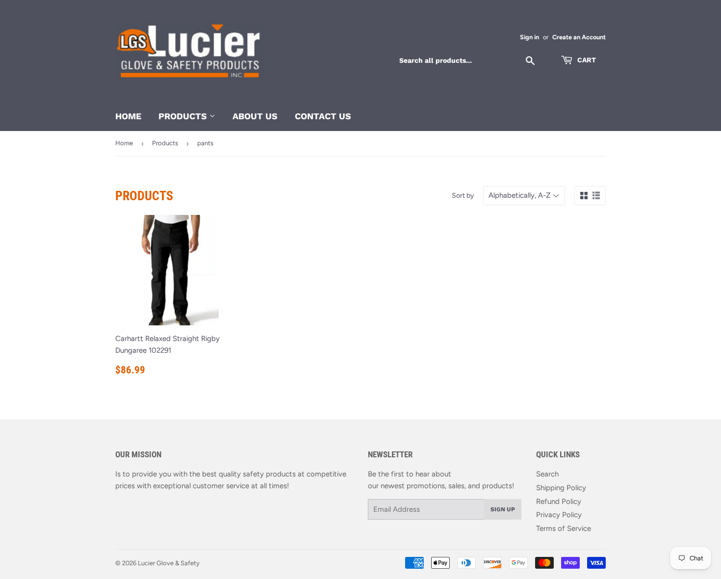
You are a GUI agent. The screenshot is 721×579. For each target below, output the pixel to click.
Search (547, 474)
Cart (585, 60)
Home (128, 116)
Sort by (463, 195)
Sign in (529, 37)
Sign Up (502, 509)
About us (255, 116)
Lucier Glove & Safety (169, 563)
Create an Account (579, 37)
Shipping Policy (561, 487)
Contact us (323, 116)
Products (183, 116)
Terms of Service (563, 528)
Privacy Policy (559, 514)
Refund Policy (558, 501)
